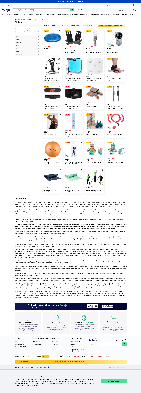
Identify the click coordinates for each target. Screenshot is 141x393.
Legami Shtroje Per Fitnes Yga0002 (72, 190)
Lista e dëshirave (112, 9)
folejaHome (15, 14)
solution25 (124, 367)
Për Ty (131, 14)
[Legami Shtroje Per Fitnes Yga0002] (73, 177)
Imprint (16, 341)
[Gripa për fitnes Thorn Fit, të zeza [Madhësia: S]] (73, 38)
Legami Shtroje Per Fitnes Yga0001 (51, 190)
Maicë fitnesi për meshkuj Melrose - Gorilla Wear (51, 135)
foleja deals (23, 14)
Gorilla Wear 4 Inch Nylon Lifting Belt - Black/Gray (72, 107)
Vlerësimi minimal (20, 54)
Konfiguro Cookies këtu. (22, 383)
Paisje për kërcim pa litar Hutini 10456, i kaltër (94, 135)
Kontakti (73, 344)
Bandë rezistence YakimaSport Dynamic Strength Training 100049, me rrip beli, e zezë (94, 191)
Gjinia (17, 39)
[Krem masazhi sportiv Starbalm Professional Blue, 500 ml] (73, 149)
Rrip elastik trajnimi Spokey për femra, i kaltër (73, 135)
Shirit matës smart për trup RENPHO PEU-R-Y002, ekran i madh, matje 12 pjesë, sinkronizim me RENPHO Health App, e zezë (115, 52)
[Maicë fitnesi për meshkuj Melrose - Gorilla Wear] (52, 121)
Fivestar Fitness (115, 14)
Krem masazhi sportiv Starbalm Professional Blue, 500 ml (73, 163)
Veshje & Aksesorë (50, 14)
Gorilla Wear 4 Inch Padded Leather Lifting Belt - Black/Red (51, 107)
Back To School (74, 14)
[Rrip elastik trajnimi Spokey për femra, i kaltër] (73, 121)
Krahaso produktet (99, 9)
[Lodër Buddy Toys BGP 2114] (116, 149)
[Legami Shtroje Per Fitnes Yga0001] (52, 177)
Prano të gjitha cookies (113, 381)
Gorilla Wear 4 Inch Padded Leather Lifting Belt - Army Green (114, 107)
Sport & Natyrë (105, 14)
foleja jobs (55, 344)
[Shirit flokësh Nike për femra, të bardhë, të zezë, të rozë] (94, 38)
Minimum (20, 30)
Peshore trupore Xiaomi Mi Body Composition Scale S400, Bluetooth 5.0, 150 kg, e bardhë (94, 79)
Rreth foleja (55, 341)
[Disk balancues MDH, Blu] (52, 38)
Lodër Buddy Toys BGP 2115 (94, 162)
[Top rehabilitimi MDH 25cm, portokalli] (52, 149)
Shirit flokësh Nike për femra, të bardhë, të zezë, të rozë (94, 51)
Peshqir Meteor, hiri (91, 106)
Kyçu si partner (37, 344)
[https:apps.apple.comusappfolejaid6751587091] (93, 306)
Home (16, 19)
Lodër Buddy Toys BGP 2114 (115, 162)
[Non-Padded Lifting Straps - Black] (116, 66)
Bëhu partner (36, 341)
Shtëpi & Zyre (39, 14)
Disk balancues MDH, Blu (50, 50)
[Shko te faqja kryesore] (6, 10)
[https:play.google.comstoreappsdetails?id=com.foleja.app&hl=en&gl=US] (107, 306)
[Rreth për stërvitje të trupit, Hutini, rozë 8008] (116, 121)
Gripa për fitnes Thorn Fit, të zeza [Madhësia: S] (73, 51)
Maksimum (34, 30)
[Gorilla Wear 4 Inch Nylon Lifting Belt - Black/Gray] (73, 94)
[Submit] (124, 344)
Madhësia (18, 51)
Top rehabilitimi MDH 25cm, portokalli (51, 163)
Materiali (18, 42)
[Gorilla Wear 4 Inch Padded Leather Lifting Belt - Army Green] (116, 94)
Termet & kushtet (19, 344)
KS (135, 5)
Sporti (17, 48)
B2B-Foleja (124, 14)
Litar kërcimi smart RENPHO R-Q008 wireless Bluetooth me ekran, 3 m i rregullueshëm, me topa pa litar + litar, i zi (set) (52, 79)
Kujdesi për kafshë (94, 14)
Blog (72, 346)
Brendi (18, 36)
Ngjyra (18, 45)
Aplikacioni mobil (126, 5)
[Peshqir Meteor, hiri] (94, 94)
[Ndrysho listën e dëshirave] (60, 30)
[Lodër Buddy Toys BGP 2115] (94, 149)
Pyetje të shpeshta (76, 341)
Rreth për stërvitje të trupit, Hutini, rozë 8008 (115, 135)
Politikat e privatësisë (21, 346)
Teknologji (31, 14)
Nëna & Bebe (83, 14)
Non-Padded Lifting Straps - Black (115, 79)
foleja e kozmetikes (63, 14)
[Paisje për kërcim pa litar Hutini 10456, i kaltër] (94, 121)
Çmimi (17, 25)
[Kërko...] (72, 10)
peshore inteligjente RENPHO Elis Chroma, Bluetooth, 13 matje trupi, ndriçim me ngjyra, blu (73, 79)
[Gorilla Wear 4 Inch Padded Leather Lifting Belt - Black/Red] (52, 94)
